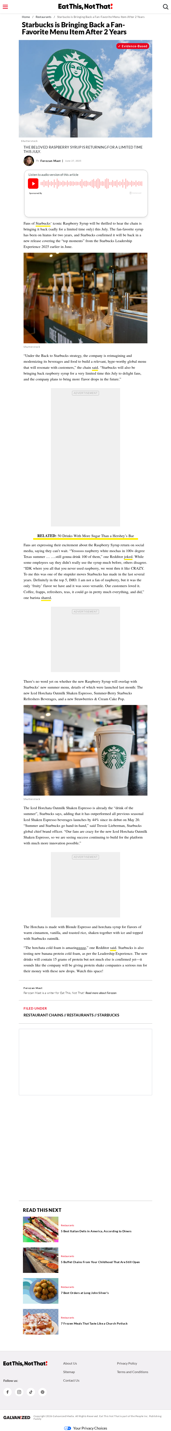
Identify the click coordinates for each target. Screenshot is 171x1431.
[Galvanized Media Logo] (16, 1417)
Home (26, 17)
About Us (70, 1363)
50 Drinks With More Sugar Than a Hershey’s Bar (96, 535)
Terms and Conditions (132, 1372)
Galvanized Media (63, 1416)
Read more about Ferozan (101, 993)
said (95, 367)
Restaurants (44, 17)
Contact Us (71, 1380)
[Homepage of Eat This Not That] (25, 1364)
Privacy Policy (127, 1363)
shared (46, 597)
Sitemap (69, 1372)
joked (128, 556)
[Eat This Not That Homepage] (85, 7)
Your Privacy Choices (90, 1428)
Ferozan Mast (50, 160)
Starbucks (43, 223)
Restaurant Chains (43, 1015)
